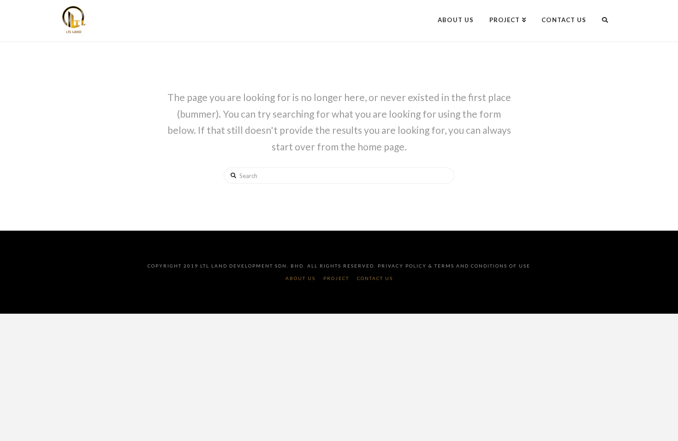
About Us (300, 278)
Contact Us (375, 278)
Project (336, 278)
